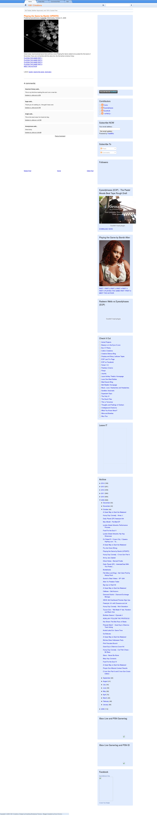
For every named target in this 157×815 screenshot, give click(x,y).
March (105, 698)
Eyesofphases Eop (104, 776)
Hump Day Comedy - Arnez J (113, 515)
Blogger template (47, 814)
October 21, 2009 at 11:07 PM (33, 120)
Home (30, 1)
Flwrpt (103, 370)
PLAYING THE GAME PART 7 (115, 291)
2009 (103, 500)
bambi (31, 72)
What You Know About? (109, 410)
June (105, 688)
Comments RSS (55, 1)
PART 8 (128, 291)
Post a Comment (60, 136)
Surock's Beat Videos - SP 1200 (114, 578)
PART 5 (124, 288)
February (106, 701)
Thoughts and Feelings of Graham (112, 405)
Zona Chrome (58, 814)
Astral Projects (106, 342)
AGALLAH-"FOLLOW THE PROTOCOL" (116, 618)
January (106, 704)
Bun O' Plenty (106, 348)
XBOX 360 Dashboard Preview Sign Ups (116, 600)
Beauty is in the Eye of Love (110, 345)
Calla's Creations (107, 351)
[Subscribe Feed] (103, 5)
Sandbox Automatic (107, 390)
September (107, 678)
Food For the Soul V (109, 530)
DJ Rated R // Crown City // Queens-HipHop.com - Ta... (115, 540)
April (104, 694)
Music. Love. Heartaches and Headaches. (115, 388)
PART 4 (119, 288)
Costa (106, 105)
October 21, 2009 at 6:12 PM (33, 95)
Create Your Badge (104, 803)
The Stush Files (106, 399)
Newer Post (27, 171)
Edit (67, 1)
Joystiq (103, 373)
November (106, 506)
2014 (103, 483)
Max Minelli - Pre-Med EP (111, 522)
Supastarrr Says (106, 393)
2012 (103, 490)
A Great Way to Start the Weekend (114, 512)
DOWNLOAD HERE (106, 229)
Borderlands (107, 570)
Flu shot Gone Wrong (110, 548)
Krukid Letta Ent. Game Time (113, 630)
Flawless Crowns (107, 368)
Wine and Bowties (107, 413)
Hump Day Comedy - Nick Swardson (115, 606)
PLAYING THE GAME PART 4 (33, 64)
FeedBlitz (111, 133)
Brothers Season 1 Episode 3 (113, 615)
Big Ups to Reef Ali (109, 585)
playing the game (38, 72)
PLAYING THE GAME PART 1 (33, 58)
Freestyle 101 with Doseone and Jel (115, 603)
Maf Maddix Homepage (109, 385)
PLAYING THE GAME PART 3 (33, 62)
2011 (103, 493)
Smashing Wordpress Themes (33, 814)
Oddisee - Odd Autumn (110, 591)
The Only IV (105, 396)
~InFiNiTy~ (107, 113)
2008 (103, 709)
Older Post (90, 171)
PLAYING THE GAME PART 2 (33, 60)
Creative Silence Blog (108, 353)
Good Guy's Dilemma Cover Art (113, 646)
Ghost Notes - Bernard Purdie (113, 561)
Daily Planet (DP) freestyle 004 (113, 518)
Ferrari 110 (104, 365)
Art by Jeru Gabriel (109, 558)
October (106, 509)
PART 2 (107, 288)
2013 (103, 486)
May (104, 691)
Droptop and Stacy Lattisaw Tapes (112, 356)
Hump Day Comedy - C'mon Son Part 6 (116, 554)
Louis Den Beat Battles (109, 379)
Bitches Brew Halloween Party (113, 640)
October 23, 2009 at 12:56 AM (33, 132)
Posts (104, 148)
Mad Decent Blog (107, 382)
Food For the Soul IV (110, 662)
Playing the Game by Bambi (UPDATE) (41, 15)
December (106, 503)
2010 (103, 497)
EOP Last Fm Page (107, 359)
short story (48, 72)
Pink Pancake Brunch (110, 643)
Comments (106, 152)
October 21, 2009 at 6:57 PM (33, 107)
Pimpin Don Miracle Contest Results (115, 668)
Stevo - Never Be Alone (111, 655)
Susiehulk (107, 111)
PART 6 (101, 291)
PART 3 (113, 288)
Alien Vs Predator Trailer (111, 582)
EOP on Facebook (107, 362)
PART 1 (101, 288)
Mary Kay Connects (109, 658)
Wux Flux (104, 416)
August (105, 681)
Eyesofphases (108, 108)
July (104, 684)
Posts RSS (41, 1)
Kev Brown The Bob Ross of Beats (115, 621)
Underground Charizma (109, 408)
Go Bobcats (107, 634)
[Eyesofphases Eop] (106, 800)
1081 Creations (35, 5)
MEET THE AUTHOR (30, 66)
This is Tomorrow (107, 402)
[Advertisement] (41, 153)
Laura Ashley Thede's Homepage (112, 376)
